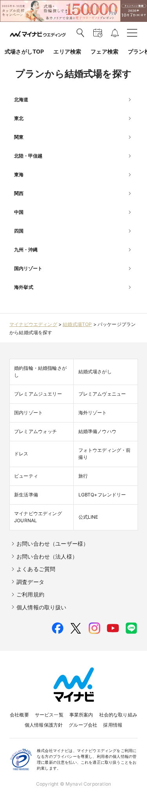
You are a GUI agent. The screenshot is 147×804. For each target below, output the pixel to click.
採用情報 (112, 725)
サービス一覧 (49, 715)
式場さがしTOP (24, 51)
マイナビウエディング (33, 324)
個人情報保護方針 (44, 725)
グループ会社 (83, 725)
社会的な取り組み (118, 715)
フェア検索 (104, 51)
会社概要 (19, 715)
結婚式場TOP (77, 324)
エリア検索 (67, 51)
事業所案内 (81, 715)
